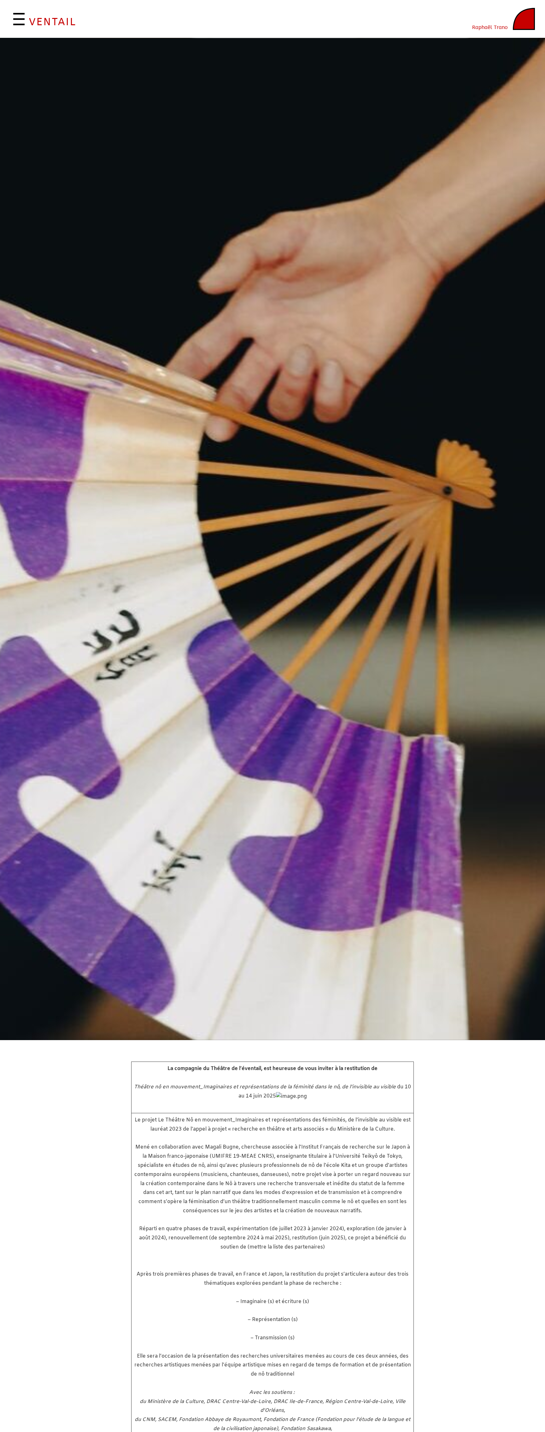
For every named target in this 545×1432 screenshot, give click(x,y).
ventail (52, 22)
